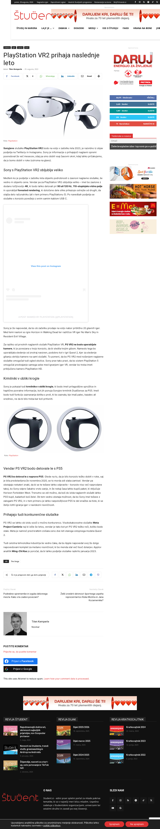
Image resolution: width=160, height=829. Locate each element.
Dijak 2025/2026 (81, 727)
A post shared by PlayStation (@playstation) (45, 317)
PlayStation (12, 141)
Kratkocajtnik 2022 (135, 755)
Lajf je (20, 47)
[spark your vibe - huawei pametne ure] (133, 182)
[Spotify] (148, 2)
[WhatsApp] (69, 575)
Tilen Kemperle (15, 69)
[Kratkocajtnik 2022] (117, 758)
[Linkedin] (76, 575)
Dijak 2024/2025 (81, 755)
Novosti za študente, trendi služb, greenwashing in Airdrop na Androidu (34, 749)
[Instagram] (139, 2)
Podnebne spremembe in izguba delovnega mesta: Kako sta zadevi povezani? (25, 595)
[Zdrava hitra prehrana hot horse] (133, 200)
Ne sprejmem (137, 824)
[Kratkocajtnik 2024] (117, 731)
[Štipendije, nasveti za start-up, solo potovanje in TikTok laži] (10, 765)
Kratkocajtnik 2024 (135, 727)
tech (26, 47)
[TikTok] (153, 2)
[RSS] (144, 2)
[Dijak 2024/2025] (64, 758)
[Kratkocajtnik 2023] (117, 744)
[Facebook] (135, 2)
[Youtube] (113, 808)
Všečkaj (150, 97)
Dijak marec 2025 (81, 741)
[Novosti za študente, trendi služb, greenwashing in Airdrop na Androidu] (10, 749)
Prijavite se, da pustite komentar (19, 651)
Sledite (151, 104)
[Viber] (98, 575)
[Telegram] (91, 575)
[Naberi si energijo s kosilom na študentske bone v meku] (133, 217)
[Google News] (120, 808)
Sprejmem (114, 824)
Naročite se (148, 124)
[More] (98, 76)
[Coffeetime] (133, 235)
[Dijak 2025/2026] (64, 731)
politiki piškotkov (51, 825)
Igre (13, 47)
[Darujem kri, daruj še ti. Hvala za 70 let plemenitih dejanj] (133, 87)
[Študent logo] (32, 15)
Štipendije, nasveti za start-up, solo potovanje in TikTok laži (34, 765)
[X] (157, 2)
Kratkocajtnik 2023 (135, 741)
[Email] (84, 575)
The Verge (15, 561)
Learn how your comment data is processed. (66, 678)
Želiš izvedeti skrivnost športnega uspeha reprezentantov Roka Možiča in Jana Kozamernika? (81, 597)
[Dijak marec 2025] (64, 744)
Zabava (7, 47)
